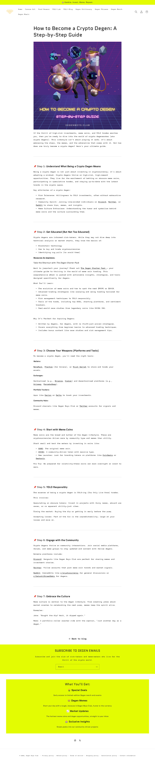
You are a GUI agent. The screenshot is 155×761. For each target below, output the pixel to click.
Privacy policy (48, 755)
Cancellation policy (109, 755)
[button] (136, 12)
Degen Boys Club (32, 755)
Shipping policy (92, 755)
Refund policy (62, 755)
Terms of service (76, 755)
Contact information (127, 755)
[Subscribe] (96, 667)
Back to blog (79, 639)
